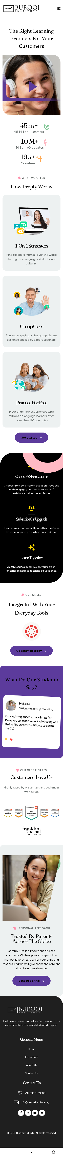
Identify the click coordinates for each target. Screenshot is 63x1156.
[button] (31, 85)
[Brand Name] (31, 631)
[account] (31, 1151)
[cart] (53, 1151)
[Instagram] (28, 1113)
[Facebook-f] (21, 1113)
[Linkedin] (42, 1113)
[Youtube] (35, 1113)
